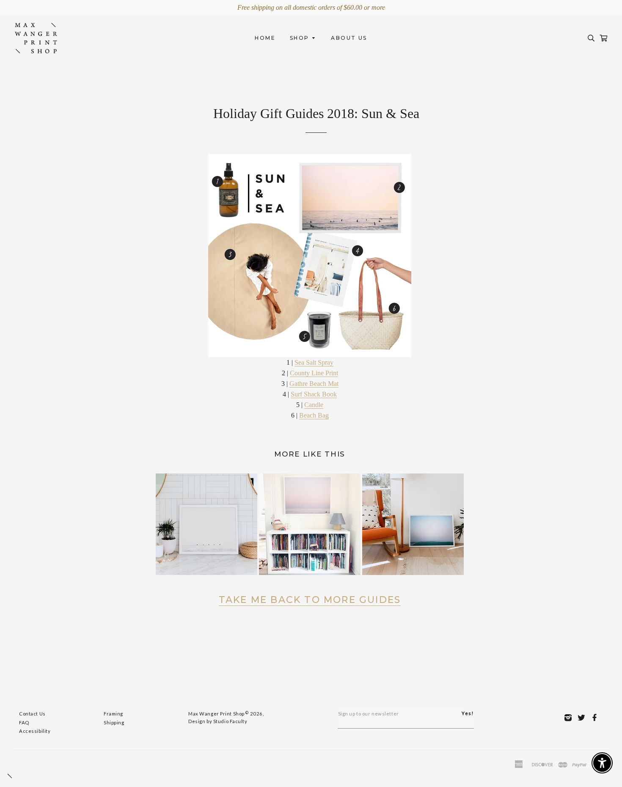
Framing (113, 713)
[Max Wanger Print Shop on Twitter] (584, 717)
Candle (313, 404)
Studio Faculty (230, 721)
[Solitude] (310, 523)
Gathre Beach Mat (314, 383)
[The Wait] (206, 523)
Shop (300, 38)
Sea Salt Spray (313, 362)
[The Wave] (413, 523)
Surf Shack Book (314, 394)
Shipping (114, 722)
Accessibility (34, 731)
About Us (349, 38)
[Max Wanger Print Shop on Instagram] (570, 717)
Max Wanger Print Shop (216, 713)
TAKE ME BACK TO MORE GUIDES (310, 599)
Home (265, 38)
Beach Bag (314, 415)
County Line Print (314, 373)
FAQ (24, 722)
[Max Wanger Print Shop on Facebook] (597, 717)
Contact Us (32, 713)
